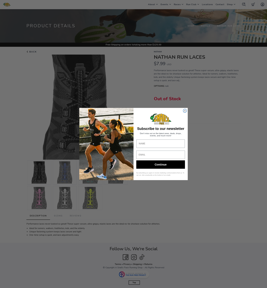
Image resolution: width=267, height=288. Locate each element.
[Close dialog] (185, 110)
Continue (161, 164)
